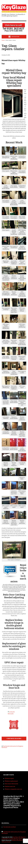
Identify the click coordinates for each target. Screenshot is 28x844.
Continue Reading (14, 738)
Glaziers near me (10, 786)
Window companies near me (13, 789)
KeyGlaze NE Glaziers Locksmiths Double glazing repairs (14, 838)
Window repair (9, 778)
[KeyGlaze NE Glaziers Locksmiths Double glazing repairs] (14, 11)
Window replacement (11, 781)
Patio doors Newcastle (11, 784)
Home (3, 40)
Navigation (15, 36)
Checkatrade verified (9, 827)
